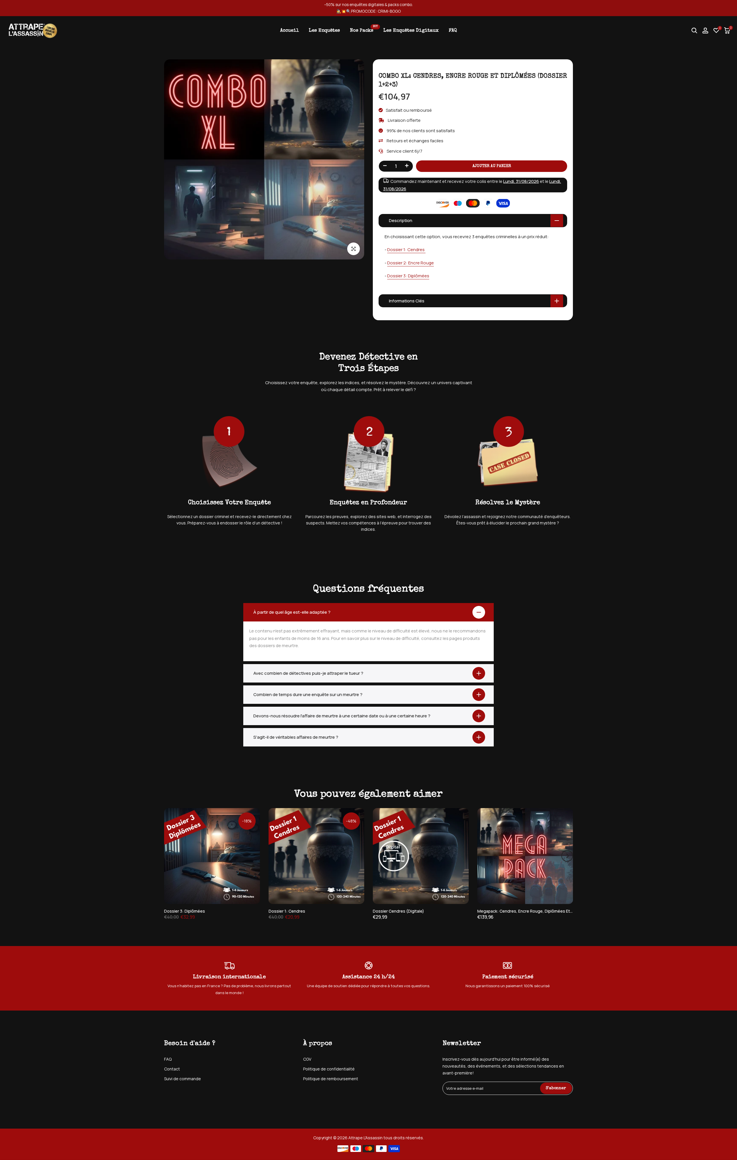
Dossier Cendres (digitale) (398, 910)
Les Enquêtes (324, 30)
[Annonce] (368, 8)
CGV (307, 1059)
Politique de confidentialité (329, 1069)
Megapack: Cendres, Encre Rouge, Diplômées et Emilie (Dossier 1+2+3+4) (547, 910)
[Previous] (170, 856)
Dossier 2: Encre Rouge (410, 263)
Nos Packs (364, 30)
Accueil (289, 30)
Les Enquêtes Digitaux (411, 30)
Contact (172, 1069)
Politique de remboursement (330, 1078)
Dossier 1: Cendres (406, 250)
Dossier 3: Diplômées (408, 276)
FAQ (453, 30)
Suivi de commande (182, 1078)
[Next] (567, 856)
